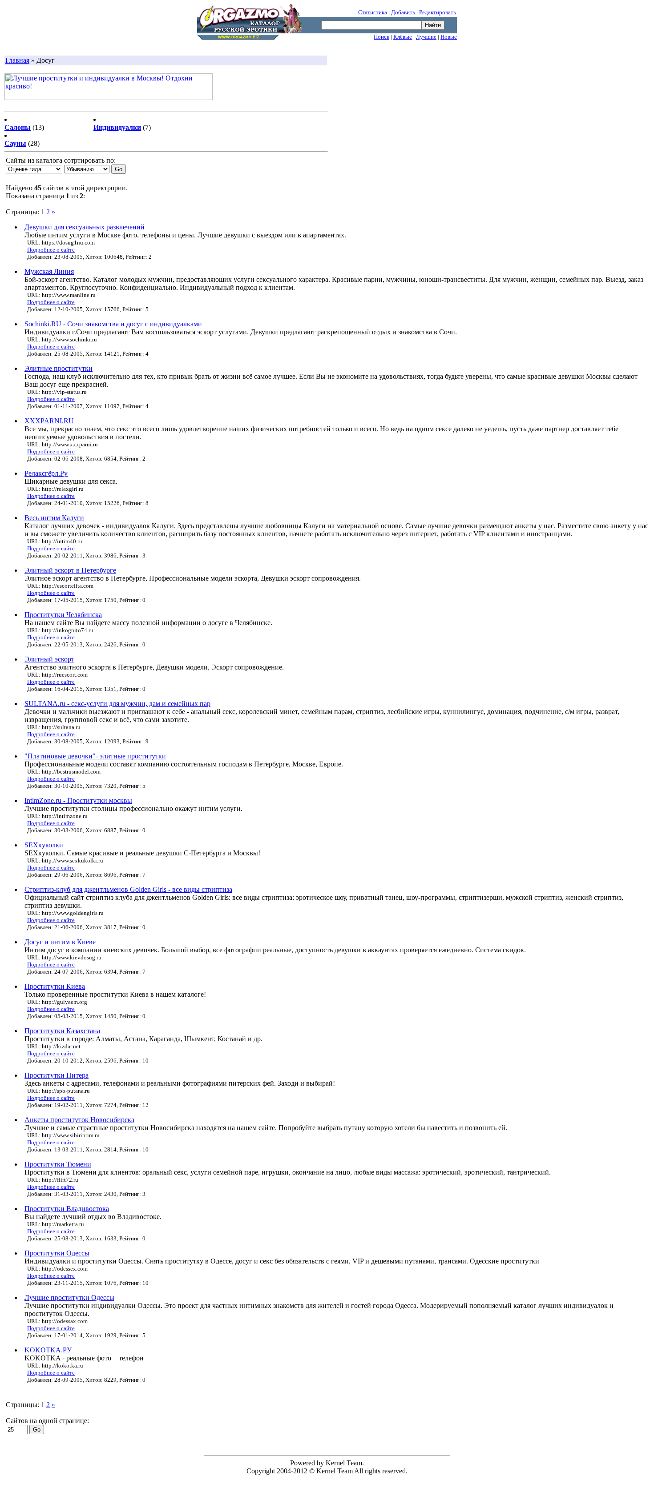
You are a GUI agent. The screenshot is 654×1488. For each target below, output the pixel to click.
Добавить (403, 12)
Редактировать (437, 12)
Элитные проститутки (58, 368)
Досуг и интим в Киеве (60, 942)
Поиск (381, 36)
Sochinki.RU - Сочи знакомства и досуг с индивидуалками (113, 324)
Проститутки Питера (56, 1075)
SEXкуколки (43, 845)
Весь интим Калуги (54, 517)
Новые (448, 36)
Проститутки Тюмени (57, 1164)
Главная (17, 60)
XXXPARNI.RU (49, 421)
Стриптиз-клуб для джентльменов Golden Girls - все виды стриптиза (128, 889)
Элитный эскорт (49, 659)
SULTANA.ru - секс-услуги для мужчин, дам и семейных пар (117, 703)
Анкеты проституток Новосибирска (79, 1119)
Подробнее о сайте (51, 249)
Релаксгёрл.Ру (46, 473)
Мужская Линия (49, 271)
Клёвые (402, 36)
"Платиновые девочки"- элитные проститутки (95, 756)
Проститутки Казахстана (62, 1031)
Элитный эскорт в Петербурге (70, 570)
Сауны (15, 143)
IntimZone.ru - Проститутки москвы (78, 800)
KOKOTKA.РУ (48, 1350)
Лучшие (426, 36)
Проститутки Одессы (56, 1253)
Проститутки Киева (54, 986)
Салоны (17, 127)
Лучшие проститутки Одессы (69, 1297)
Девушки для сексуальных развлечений (84, 227)
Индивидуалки (117, 127)
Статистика (372, 12)
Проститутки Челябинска (63, 614)
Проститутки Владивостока (66, 1208)
